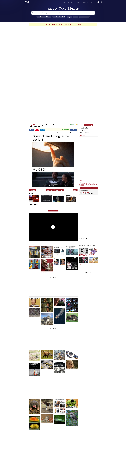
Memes (75, 17)
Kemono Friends (92, 264)
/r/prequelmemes (87, 183)
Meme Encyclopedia (68, 2)
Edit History (94, 187)
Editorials (86, 2)
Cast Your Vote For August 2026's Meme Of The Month (63, 25)
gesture (93, 184)
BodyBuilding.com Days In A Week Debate (83, 255)
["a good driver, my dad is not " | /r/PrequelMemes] (53, 160)
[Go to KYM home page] (26, 2)
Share (32, 129)
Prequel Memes (34, 125)
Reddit (80, 180)
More (92, 2)
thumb (82, 185)
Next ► (75, 190)
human (89, 184)
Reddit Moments (85, 192)
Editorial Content (84, 17)
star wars (81, 183)
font (79, 185)
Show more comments (53, 210)
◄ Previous (32, 190)
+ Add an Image (88, 125)
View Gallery (50, 190)
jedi (84, 184)
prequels (81, 184)
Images (69, 17)
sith (86, 184)
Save (37, 129)
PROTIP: (30, 132)
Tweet (43, 129)
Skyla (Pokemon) (82, 264)
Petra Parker (91, 254)
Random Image (59, 190)
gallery (50, 132)
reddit (93, 183)
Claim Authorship (85, 187)
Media (79, 2)
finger (96, 184)
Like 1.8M (74, 129)
